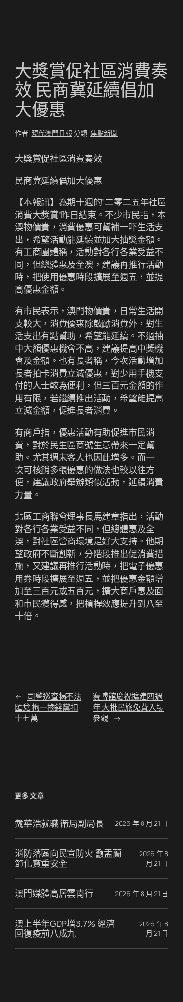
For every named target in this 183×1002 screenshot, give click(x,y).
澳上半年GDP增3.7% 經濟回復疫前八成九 (65, 929)
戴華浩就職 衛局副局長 (59, 823)
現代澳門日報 (52, 133)
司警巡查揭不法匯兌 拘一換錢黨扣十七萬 (48, 707)
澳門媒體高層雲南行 (54, 893)
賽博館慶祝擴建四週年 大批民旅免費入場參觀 (128, 707)
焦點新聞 (104, 133)
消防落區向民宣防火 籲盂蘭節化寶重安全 (68, 858)
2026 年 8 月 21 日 (141, 823)
